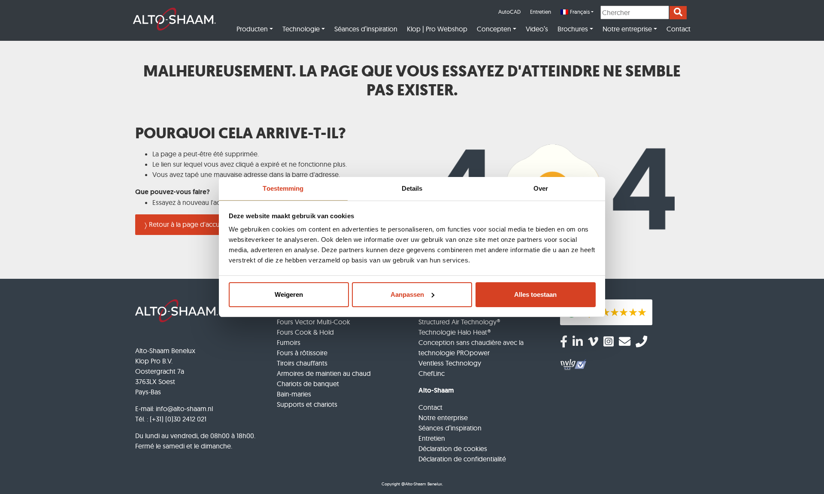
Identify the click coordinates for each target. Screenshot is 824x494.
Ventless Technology (449, 363)
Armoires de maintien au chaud (324, 373)
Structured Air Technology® (459, 321)
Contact (678, 28)
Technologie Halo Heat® (454, 332)
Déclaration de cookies (452, 448)
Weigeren (289, 294)
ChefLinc (431, 373)
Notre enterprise (443, 417)
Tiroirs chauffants (302, 363)
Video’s (537, 28)
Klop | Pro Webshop (437, 28)
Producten (252, 28)
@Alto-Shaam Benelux (421, 484)
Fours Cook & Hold (305, 332)
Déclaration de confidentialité (462, 458)
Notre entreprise (627, 28)
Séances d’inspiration (365, 28)
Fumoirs (288, 342)
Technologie (301, 28)
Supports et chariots (307, 404)
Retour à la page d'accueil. (188, 224)
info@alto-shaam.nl (184, 408)
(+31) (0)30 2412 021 (178, 419)
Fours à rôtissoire (302, 352)
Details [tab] (412, 188)
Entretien (540, 11)
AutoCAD (509, 11)
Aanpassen (407, 294)
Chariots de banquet (308, 383)
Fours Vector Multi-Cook (313, 321)
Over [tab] (540, 188)
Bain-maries (294, 394)
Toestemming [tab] (283, 188)
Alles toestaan (535, 294)
